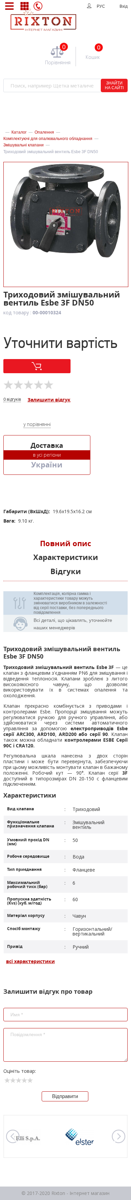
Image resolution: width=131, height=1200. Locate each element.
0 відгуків (12, 399)
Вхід (124, 6)
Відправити (65, 1096)
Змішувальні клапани (23, 145)
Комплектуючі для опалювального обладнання (47, 138)
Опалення (44, 132)
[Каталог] (24, 6)
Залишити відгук (49, 400)
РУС (101, 6)
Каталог (19, 132)
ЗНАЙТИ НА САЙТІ (114, 85)
